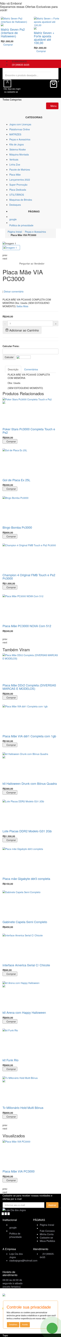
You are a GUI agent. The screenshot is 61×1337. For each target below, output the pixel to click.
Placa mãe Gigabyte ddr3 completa (26, 878)
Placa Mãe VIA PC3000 (19, 1171)
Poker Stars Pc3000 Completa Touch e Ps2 (29, 430)
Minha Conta (47, 1234)
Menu (53, 106)
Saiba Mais (22, 306)
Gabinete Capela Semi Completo (25, 922)
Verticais (13, 159)
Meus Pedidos (47, 1241)
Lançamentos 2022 (19, 179)
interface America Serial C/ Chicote (26, 965)
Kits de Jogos (16, 144)
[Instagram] (8, 1213)
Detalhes (13, 1324)
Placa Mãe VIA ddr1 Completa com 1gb (29, 736)
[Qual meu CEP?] (23, 356)
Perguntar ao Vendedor (31, 263)
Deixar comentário (14, 291)
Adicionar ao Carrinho (23, 330)
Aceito (25, 1324)
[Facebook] (3, 1213)
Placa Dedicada (17, 189)
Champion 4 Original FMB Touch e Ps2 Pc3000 (29, 576)
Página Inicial (15, 231)
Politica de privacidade (21, 225)
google (13, 219)
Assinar (52, 1205)
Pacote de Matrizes (19, 169)
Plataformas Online (19, 129)
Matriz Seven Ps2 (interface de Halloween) (13, 32)
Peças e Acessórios (19, 139)
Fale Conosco (47, 1230)
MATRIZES (15, 134)
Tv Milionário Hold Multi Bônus (23, 1107)
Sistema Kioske (17, 149)
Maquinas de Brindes (20, 199)
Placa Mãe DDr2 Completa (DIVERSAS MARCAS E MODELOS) (29, 687)
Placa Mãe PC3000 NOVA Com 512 (27, 626)
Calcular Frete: (11, 346)
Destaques (15, 204)
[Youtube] (6, 1213)
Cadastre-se (46, 1237)
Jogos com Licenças (20, 124)
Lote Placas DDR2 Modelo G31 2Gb (27, 831)
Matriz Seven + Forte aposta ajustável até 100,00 (44, 37)
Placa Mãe (15, 174)
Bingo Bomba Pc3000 (17, 527)
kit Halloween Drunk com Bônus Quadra (30, 783)
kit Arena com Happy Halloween (24, 1012)
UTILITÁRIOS (16, 194)
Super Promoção (18, 184)
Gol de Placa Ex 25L (16, 480)
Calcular (9, 357)
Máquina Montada (19, 154)
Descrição (13, 369)
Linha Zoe (14, 164)
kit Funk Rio (10, 1060)
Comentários (31, 369)
